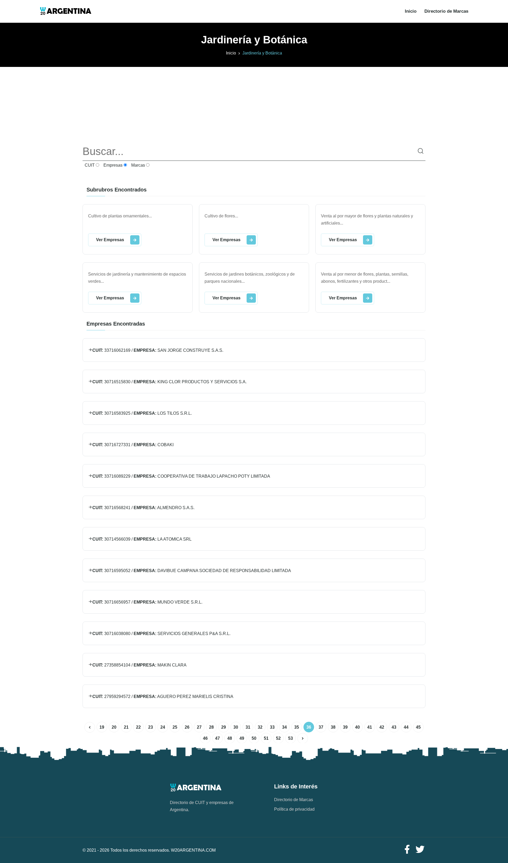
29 (223, 727)
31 (248, 727)
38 (333, 727)
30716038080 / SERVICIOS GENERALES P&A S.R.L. (161, 633)
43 (394, 727)
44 (406, 727)
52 (278, 738)
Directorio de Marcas (446, 11)
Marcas (137, 165)
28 (211, 727)
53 (290, 738)
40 (357, 727)
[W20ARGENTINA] (65, 11)
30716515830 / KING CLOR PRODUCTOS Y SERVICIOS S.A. (169, 382)
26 (187, 727)
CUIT (89, 165)
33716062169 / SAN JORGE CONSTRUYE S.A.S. (157, 350)
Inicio (410, 11)
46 (205, 738)
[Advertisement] (254, 104)
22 (138, 727)
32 (260, 727)
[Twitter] (420, 849)
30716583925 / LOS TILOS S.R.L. (142, 413)
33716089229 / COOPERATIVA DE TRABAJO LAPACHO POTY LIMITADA (181, 476)
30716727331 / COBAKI (133, 444)
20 (114, 727)
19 (101, 727)
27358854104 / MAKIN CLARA (139, 665)
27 (199, 727)
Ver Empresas (110, 240)
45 (418, 727)
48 (229, 738)
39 (345, 727)
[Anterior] (89, 727)
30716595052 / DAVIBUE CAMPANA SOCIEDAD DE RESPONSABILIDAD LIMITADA (191, 570)
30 (235, 727)
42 (381, 727)
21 (126, 727)
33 (272, 727)
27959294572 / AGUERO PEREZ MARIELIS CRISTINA (162, 696)
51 (266, 738)
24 (162, 727)
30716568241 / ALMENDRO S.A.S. (143, 507)
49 (241, 738)
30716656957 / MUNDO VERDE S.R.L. (147, 602)
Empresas (112, 165)
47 (217, 738)
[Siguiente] (302, 738)
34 (284, 727)
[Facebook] (407, 849)
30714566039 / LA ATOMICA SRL (142, 539)
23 (150, 727)
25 (175, 727)
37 (321, 727)
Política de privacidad (294, 809)
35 (296, 727)
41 (369, 727)
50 (254, 738)
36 (308, 727)
